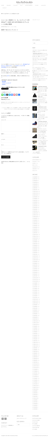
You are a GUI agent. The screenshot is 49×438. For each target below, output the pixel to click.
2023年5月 (34, 247)
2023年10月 (34, 238)
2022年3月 (34, 272)
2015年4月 (34, 407)
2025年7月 (34, 200)
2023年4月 (34, 248)
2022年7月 (34, 265)
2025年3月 (34, 207)
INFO (7, 102)
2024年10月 (34, 216)
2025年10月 (34, 194)
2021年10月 (34, 281)
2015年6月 (34, 403)
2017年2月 (34, 382)
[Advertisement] (40, 29)
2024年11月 (34, 214)
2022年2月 (34, 274)
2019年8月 (34, 328)
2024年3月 (34, 229)
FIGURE (36, 5)
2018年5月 (34, 355)
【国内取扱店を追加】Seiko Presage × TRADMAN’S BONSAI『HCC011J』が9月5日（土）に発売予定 (39, 149)
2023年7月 (34, 243)
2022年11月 (34, 257)
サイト (2, 144)
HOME (2, 5)
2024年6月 (34, 223)
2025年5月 (34, 203)
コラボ (20, 102)
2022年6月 (34, 266)
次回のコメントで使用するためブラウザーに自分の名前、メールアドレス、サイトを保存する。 (15, 152)
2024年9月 (34, 218)
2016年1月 (34, 396)
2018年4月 (34, 356)
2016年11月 (34, 387)
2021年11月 (34, 279)
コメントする (13, 26)
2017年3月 (34, 380)
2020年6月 (34, 310)
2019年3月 (34, 337)
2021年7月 (34, 286)
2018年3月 (34, 358)
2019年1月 (34, 340)
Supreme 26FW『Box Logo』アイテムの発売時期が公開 (42, 95)
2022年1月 (34, 275)
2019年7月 (34, 329)
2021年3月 (34, 293)
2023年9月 (34, 239)
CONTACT (4, 7)
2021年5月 (34, 290)
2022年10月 (34, 259)
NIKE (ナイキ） (9, 65)
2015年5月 (34, 405)
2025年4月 (34, 205)
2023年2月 (34, 252)
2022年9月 (34, 261)
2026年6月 (34, 180)
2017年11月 (34, 365)
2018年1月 (34, 362)
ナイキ (27, 102)
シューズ (24, 102)
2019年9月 (34, 326)
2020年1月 (34, 319)
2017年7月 (34, 373)
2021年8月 (34, 284)
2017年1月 (34, 383)
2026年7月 (34, 178)
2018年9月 (34, 347)
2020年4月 (34, 313)
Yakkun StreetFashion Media (24, 2)
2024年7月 (34, 221)
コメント (3, 119)
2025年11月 (34, 193)
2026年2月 (34, 187)
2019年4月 (34, 335)
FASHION (15, 5)
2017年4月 (34, 378)
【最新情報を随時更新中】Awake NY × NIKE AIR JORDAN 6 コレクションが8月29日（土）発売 (40, 55)
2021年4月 (34, 292)
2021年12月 (34, 277)
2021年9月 (34, 283)
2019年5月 (34, 333)
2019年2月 (34, 338)
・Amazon (3, 84)
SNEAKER (9, 5)
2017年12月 (34, 364)
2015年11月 (34, 398)
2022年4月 (34, 270)
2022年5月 (34, 268)
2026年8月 (34, 177)
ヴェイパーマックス (8, 103)
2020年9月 (34, 304)
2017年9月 (34, 369)
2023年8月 (34, 241)
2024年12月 (34, 212)
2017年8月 (34, 371)
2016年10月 (34, 389)
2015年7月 (34, 401)
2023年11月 (34, 236)
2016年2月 (34, 394)
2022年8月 (34, 263)
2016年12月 (34, 385)
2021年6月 (34, 288)
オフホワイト (16, 102)
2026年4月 (34, 184)
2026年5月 (34, 182)
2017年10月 (34, 367)
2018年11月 (34, 344)
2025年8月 (34, 198)
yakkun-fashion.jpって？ (22, 418)
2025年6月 (34, 202)
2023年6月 (34, 245)
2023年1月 (34, 254)
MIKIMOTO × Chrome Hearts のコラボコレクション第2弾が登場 (42, 130)
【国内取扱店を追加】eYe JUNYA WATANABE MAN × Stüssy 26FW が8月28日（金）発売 (40, 75)
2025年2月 (34, 209)
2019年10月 (34, 324)
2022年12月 (34, 256)
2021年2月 (34, 295)
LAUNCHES (43, 5)
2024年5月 (34, 225)
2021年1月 (34, 297)
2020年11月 (34, 301)
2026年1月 (34, 189)
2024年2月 (34, 230)
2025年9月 (34, 196)
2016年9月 (34, 391)
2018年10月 (34, 346)
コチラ (8, 75)
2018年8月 (34, 349)
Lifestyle (33, 435)
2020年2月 (34, 317)
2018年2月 (34, 360)
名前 (2, 133)
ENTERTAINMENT (28, 5)
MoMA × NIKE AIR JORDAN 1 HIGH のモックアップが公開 (42, 136)
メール (3, 139)
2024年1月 (34, 232)
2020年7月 (34, 308)
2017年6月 (34, 374)
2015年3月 (34, 409)
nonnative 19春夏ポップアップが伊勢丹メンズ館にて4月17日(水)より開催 (15, 107)
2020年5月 (34, 311)
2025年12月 (34, 191)
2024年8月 (34, 220)
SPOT (21, 5)
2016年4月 (34, 392)
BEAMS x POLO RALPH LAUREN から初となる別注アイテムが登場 (17, 109)
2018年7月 (34, 351)
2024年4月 (34, 227)
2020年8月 (34, 306)
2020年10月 (34, 302)
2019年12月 (34, 320)
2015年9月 (34, 400)
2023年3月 (34, 250)
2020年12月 (34, 299)
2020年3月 (34, 315)
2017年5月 (34, 376)
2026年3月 (34, 186)
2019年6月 (34, 331)
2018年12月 (34, 342)
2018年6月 (34, 353)
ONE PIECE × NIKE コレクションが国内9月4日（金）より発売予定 (43, 142)
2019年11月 (34, 322)
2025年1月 (34, 211)
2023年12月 (34, 234)
